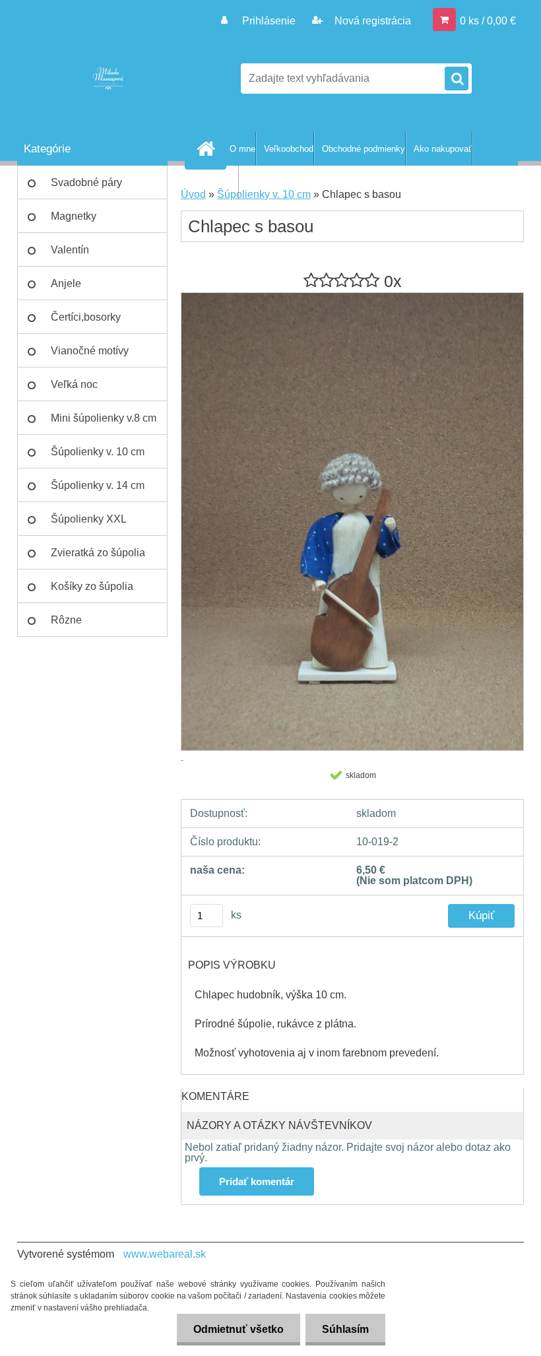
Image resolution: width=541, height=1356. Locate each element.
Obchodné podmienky (363, 149)
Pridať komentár (256, 1181)
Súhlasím (345, 1329)
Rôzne (66, 620)
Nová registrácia (371, 20)
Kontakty (221, 182)
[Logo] (108, 79)
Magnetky (73, 216)
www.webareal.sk (164, 1254)
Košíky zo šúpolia (92, 586)
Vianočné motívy (90, 350)
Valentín (70, 249)
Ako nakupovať (443, 149)
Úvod (193, 194)
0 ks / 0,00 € (488, 20)
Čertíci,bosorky (86, 317)
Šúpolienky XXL (89, 519)
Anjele (66, 283)
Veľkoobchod (288, 149)
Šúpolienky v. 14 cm (97, 485)
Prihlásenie (268, 20)
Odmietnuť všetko (238, 1329)
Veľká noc (74, 384)
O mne (242, 149)
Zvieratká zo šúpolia (98, 552)
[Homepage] (208, 148)
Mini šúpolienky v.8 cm (103, 418)
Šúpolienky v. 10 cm (97, 451)
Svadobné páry (86, 182)
